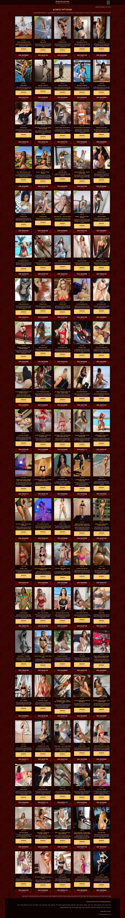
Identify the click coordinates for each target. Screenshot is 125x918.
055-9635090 (62, 97)
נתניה (77, 905)
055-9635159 (24, 142)
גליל (57, 905)
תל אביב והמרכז (75, 907)
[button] (108, 2)
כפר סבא (81, 905)
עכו (28, 905)
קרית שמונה (93, 907)
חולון (89, 905)
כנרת (40, 905)
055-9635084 (24, 55)
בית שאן (60, 905)
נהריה (33, 905)
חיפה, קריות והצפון (66, 905)
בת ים (103, 905)
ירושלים (85, 905)
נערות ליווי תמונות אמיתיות (65, 907)
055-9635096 (101, 55)
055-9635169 (82, 55)
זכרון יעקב (53, 905)
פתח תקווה (73, 905)
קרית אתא (108, 907)
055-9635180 (82, 186)
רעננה (80, 907)
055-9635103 (43, 55)
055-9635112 (82, 449)
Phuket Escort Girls (62, 3)
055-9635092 (82, 97)
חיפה (49, 905)
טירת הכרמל (44, 905)
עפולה (25, 905)
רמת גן (83, 907)
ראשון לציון (88, 907)
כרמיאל (37, 905)
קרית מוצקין (99, 907)
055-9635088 (101, 97)
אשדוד (106, 905)
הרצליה (95, 905)
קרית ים (104, 907)
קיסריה (21, 905)
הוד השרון (99, 905)
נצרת (31, 905)
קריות (18, 905)
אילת (110, 905)
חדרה (92, 905)
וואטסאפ (101, 49)
